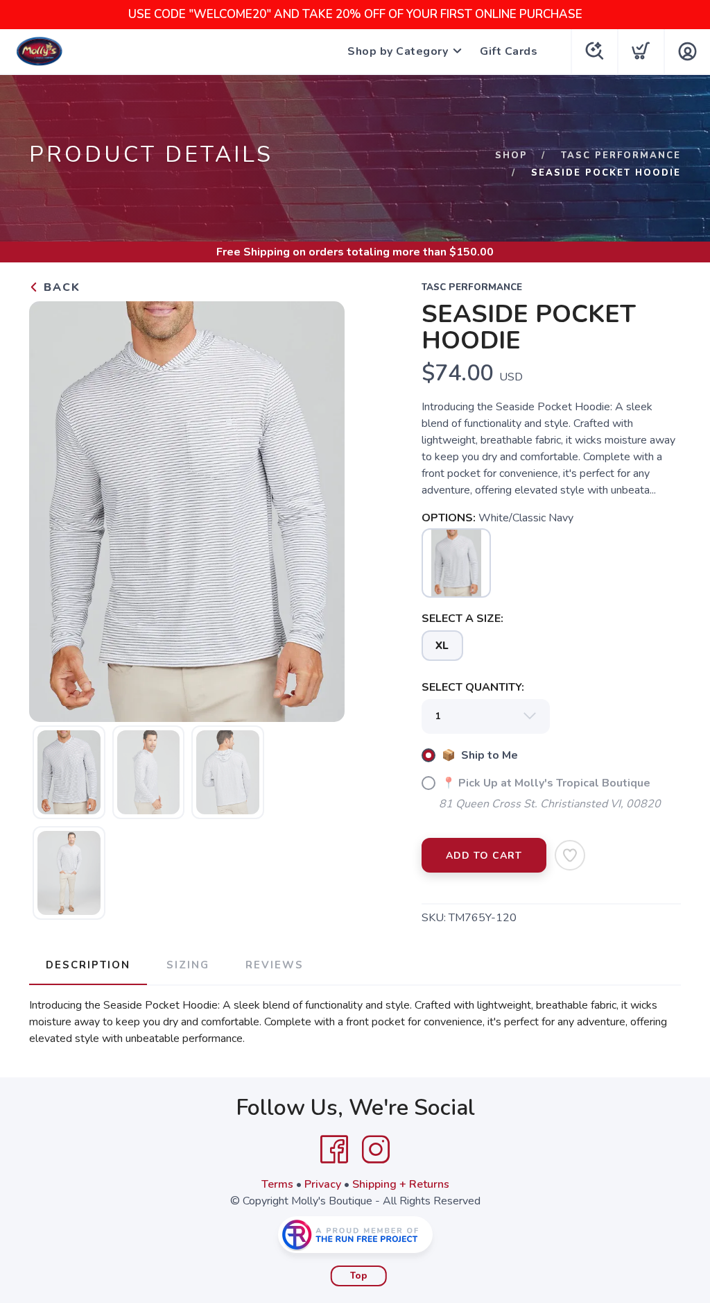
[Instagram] (376, 1149)
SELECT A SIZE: (462, 618)
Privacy (322, 1184)
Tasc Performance (621, 155)
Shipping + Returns (400, 1184)
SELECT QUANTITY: (473, 687)
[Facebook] (334, 1149)
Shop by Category (397, 51)
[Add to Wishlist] (570, 855)
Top (358, 1276)
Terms (277, 1184)
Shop (511, 155)
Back (60, 287)
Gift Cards (508, 51)
